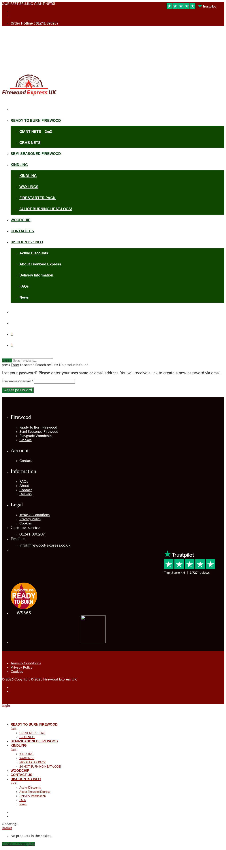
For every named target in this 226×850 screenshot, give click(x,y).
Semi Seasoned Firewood (38, 431)
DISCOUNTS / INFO (27, 242)
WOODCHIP (20, 220)
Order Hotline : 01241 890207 (34, 23)
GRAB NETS (30, 143)
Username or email (17, 381)
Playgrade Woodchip (35, 436)
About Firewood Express (40, 264)
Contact (25, 461)
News (24, 297)
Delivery (25, 494)
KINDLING (19, 165)
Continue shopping (18, 844)
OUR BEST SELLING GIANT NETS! (28, 4)
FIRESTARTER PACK (37, 198)
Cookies (25, 523)
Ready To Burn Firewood (38, 427)
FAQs (24, 286)
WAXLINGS (28, 187)
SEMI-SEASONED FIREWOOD (36, 154)
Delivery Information (36, 275)
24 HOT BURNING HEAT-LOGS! (45, 209)
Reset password (18, 390)
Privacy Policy (30, 519)
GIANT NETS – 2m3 (35, 131)
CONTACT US (22, 231)
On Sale (25, 440)
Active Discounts (33, 253)
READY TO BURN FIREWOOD (36, 120)
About (24, 486)
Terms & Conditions (34, 515)
